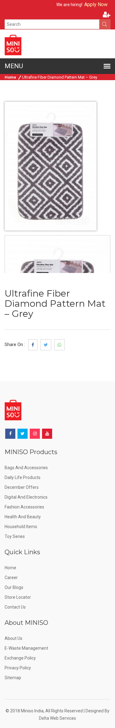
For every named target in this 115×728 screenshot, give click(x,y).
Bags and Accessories (26, 467)
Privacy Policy (18, 667)
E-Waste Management (26, 648)
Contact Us (15, 607)
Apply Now (92, 4)
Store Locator (18, 597)
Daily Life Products (22, 477)
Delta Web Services (57, 718)
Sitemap (13, 677)
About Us (13, 638)
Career (11, 577)
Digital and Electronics (26, 497)
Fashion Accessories (24, 506)
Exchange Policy (20, 658)
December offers (22, 487)
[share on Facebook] (32, 344)
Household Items (21, 526)
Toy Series (15, 536)
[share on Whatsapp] (59, 344)
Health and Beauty (23, 516)
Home (10, 77)
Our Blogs (14, 587)
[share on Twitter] (45, 344)
